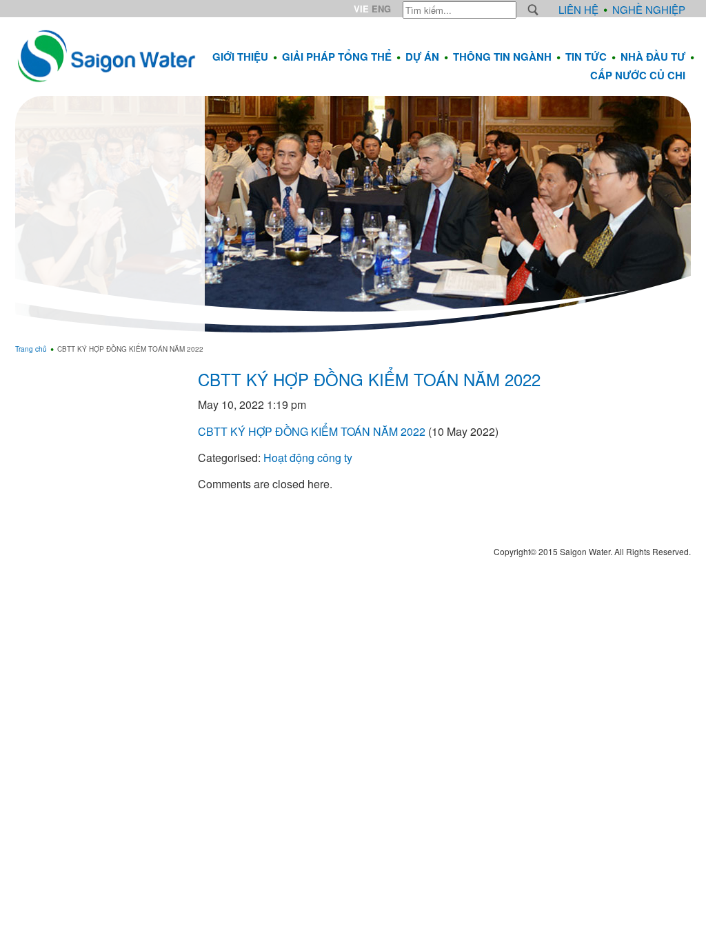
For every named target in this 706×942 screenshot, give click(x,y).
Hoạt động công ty (307, 457)
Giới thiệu (240, 56)
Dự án (422, 56)
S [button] (533, 10)
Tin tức (586, 56)
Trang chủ (31, 349)
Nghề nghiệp (648, 9)
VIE (361, 8)
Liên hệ (578, 9)
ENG (381, 8)
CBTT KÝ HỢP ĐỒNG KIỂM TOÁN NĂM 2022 (369, 379)
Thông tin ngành (502, 56)
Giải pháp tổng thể (337, 56)
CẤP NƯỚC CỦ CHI (637, 75)
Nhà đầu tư (653, 56)
